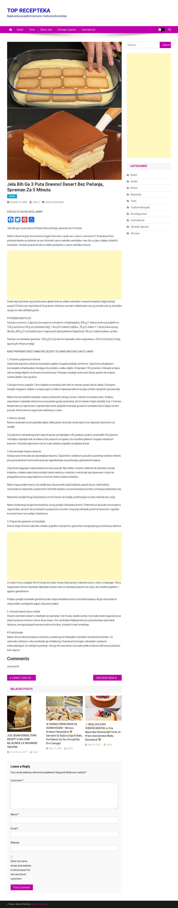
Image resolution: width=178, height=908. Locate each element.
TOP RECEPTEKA (28, 10)
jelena (36, 202)
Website (15, 842)
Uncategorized (139, 213)
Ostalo (134, 181)
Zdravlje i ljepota (66, 29)
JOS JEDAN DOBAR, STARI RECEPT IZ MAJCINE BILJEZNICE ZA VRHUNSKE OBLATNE (22, 741)
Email (14, 828)
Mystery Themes (39, 904)
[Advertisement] (64, 275)
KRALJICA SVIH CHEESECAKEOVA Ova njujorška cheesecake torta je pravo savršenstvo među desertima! (102, 732)
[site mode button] (161, 29)
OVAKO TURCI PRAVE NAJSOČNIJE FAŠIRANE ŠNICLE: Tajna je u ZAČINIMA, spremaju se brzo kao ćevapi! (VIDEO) (24, 678)
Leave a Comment (54, 202)
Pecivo (134, 187)
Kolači (20, 29)
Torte (32, 29)
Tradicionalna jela (140, 207)
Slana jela (46, 29)
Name (15, 814)
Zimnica (135, 233)
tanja (35, 752)
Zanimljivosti (88, 29)
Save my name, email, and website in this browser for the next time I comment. (21, 870)
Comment (17, 780)
